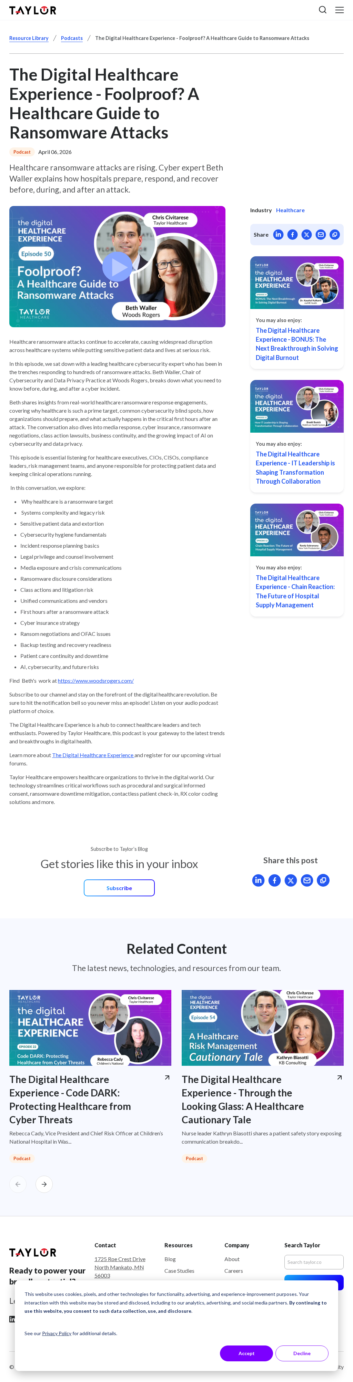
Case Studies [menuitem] (179, 1270)
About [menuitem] (232, 1259)
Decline (302, 1353)
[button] (322, 9)
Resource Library (29, 38)
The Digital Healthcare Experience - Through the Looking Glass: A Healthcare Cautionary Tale (243, 1099)
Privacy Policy (56, 1333)
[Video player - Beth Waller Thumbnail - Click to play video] (117, 266)
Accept (247, 1353)
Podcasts (72, 38)
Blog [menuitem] (170, 1259)
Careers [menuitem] (233, 1270)
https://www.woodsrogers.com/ (96, 680)
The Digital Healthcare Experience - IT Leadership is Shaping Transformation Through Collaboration (295, 467)
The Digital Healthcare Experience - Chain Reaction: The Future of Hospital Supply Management (295, 591)
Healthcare (290, 210)
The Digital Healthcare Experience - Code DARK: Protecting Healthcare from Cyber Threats (70, 1099)
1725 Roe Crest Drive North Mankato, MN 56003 (119, 1267)
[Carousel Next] (44, 1184)
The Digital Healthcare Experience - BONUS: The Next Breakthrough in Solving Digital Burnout (297, 344)
